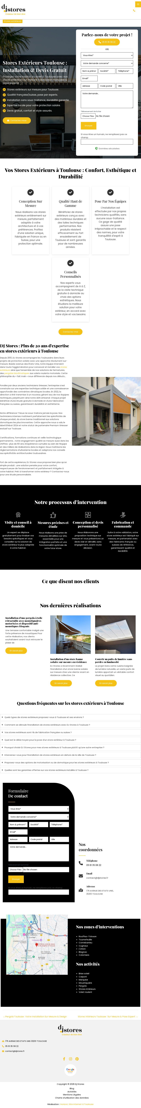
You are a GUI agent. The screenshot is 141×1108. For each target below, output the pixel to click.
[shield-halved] (96, 148)
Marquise (83, 979)
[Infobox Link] (90, 864)
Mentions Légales (72, 1094)
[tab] (70, 717)
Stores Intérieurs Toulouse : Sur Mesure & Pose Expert (108, 1016)
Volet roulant (85, 992)
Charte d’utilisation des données (72, 1097)
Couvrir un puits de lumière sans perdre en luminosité (113, 660)
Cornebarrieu (85, 942)
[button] (134, 10)
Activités (71, 1091)
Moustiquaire (85, 982)
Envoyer (88, 125)
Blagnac (83, 951)
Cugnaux (83, 945)
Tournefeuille (85, 939)
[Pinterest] (77, 1059)
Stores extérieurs (12, 21)
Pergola (83, 985)
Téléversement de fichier (91, 111)
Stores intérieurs (87, 989)
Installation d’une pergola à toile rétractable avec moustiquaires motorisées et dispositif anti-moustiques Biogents (23, 622)
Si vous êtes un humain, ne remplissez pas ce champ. (35, 887)
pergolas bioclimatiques (16, 373)
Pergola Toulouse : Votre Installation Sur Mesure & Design (35, 1016)
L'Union (82, 948)
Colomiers (84, 955)
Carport (83, 976)
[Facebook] (64, 1059)
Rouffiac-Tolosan (88, 936)
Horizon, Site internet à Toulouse (76, 1104)
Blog (72, 1088)
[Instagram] (70, 1059)
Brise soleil (84, 973)
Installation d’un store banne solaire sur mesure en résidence (68, 660)
